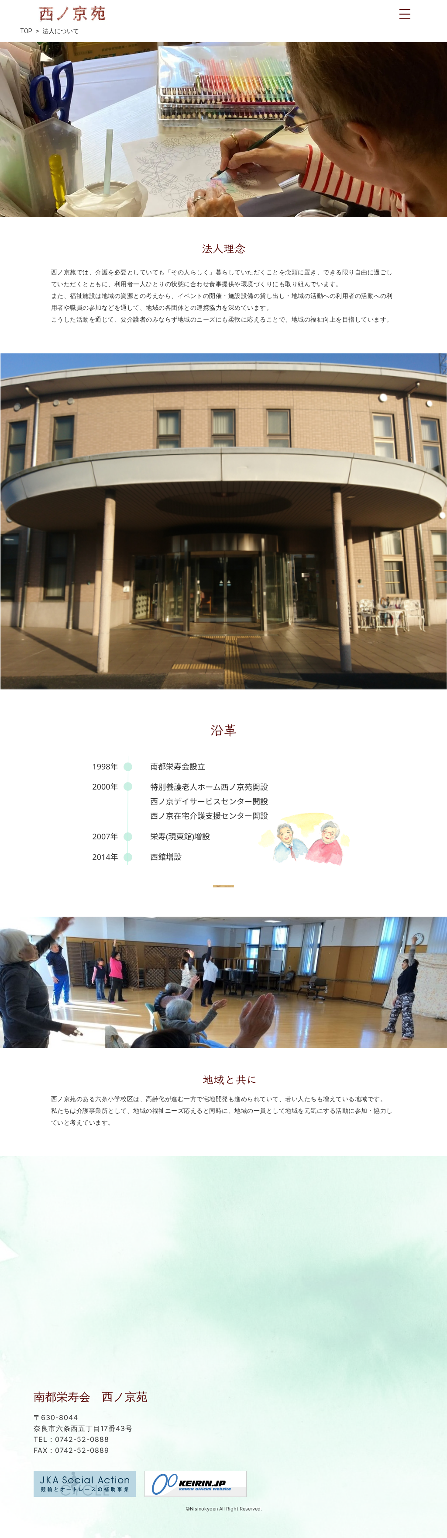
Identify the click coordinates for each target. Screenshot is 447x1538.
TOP (26, 31)
